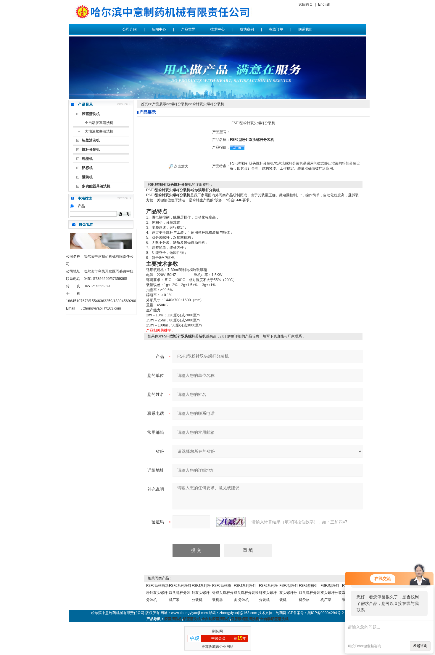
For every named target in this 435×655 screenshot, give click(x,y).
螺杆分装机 (179, 104)
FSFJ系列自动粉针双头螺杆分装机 (157, 593)
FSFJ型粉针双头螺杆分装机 (288, 593)
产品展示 (159, 104)
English (324, 4)
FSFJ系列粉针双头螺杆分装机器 (222, 593)
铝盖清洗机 (192, 619)
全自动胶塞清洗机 (99, 123)
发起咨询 (420, 646)
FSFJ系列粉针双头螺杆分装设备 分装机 (246, 593)
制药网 (217, 631)
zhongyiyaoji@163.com (102, 308)
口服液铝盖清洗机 (245, 619)
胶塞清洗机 (173, 619)
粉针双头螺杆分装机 (208, 104)
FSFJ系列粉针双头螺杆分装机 (201, 593)
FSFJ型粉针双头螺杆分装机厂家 (331, 593)
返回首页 (306, 4)
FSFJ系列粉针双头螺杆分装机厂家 (180, 593)
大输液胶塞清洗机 (99, 131)
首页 (144, 104)
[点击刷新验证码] (231, 522)
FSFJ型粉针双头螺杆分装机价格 (309, 593)
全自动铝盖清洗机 (274, 619)
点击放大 (180, 166)
